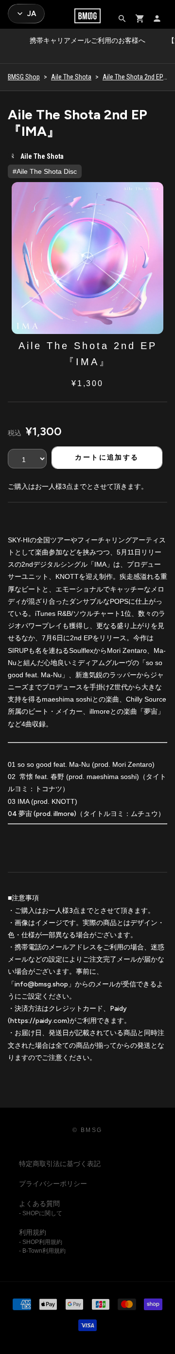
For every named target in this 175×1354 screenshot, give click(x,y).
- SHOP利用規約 (40, 1242)
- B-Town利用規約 (42, 1250)
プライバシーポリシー (53, 1183)
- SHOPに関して (40, 1213)
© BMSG (87, 1130)
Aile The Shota (71, 77)
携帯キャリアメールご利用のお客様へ (87, 40)
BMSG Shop (24, 77)
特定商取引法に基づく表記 (60, 1164)
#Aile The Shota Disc (45, 171)
